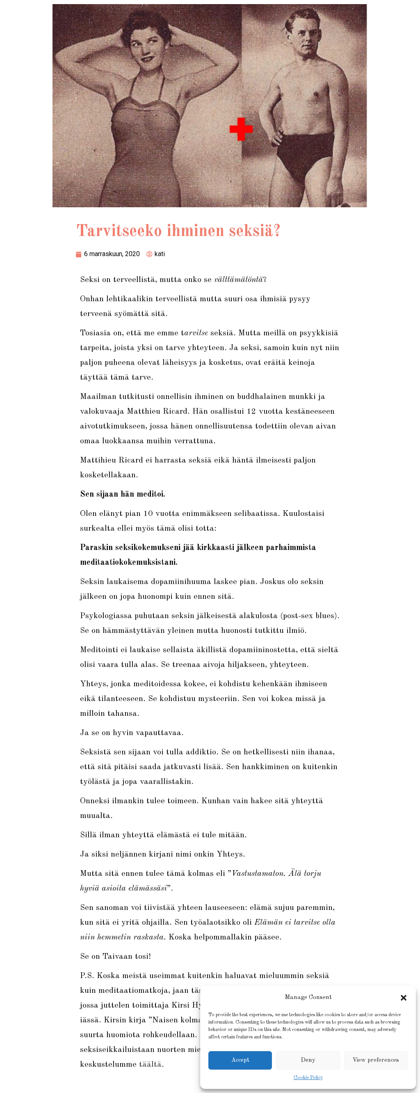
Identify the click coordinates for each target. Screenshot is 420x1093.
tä (143, 1065)
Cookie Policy (308, 1077)
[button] (403, 998)
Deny (308, 1060)
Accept (240, 1060)
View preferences (375, 1060)
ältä (154, 1065)
